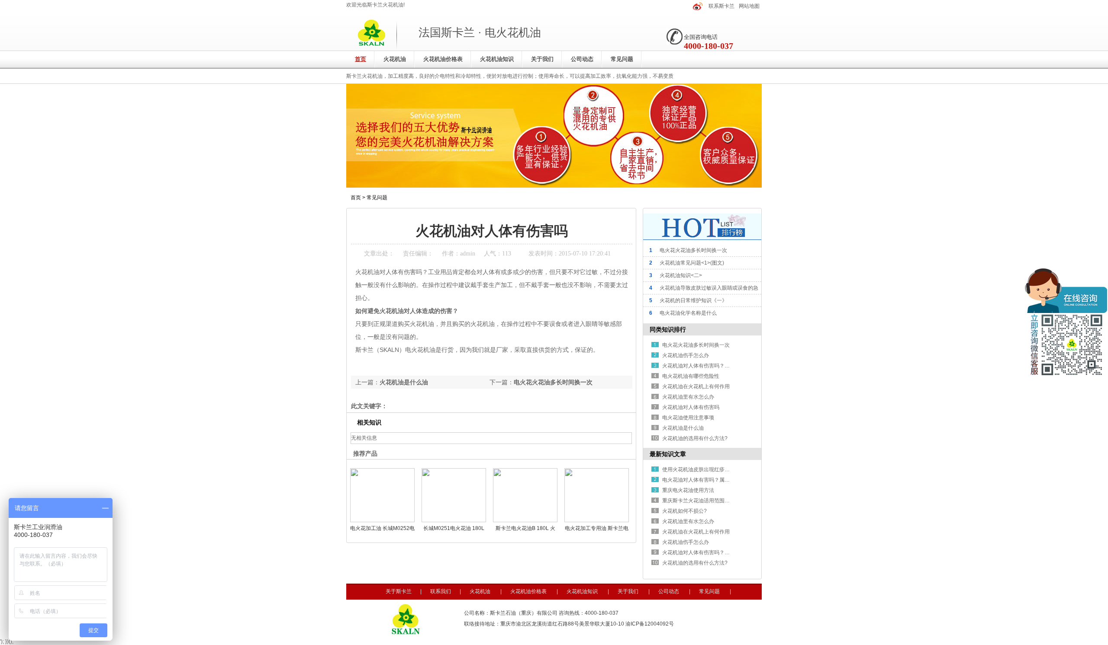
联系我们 (440, 591)
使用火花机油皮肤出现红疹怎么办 (701, 469)
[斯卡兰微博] (697, 6)
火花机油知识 (497, 59)
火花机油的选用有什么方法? (695, 438)
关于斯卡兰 (399, 591)
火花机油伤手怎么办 (685, 355)
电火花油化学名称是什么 (688, 313)
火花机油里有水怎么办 (688, 397)
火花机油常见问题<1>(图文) (692, 263)
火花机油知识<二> (681, 275)
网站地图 (749, 6)
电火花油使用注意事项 (688, 418)
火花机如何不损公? (684, 511)
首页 (360, 59)
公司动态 (582, 59)
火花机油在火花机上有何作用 (696, 386)
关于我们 (542, 59)
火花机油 (394, 59)
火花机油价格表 (443, 59)
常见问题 (622, 59)
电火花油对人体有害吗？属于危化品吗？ (709, 480)
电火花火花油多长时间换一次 (553, 382)
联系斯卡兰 (721, 6)
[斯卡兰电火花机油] (554, 186)
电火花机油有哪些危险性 (690, 376)
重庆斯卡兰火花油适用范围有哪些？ (703, 501)
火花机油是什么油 (404, 382)
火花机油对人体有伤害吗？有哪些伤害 (706, 366)
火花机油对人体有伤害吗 (690, 407)
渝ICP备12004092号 (649, 624)
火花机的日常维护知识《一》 (693, 300)
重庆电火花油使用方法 (688, 490)
